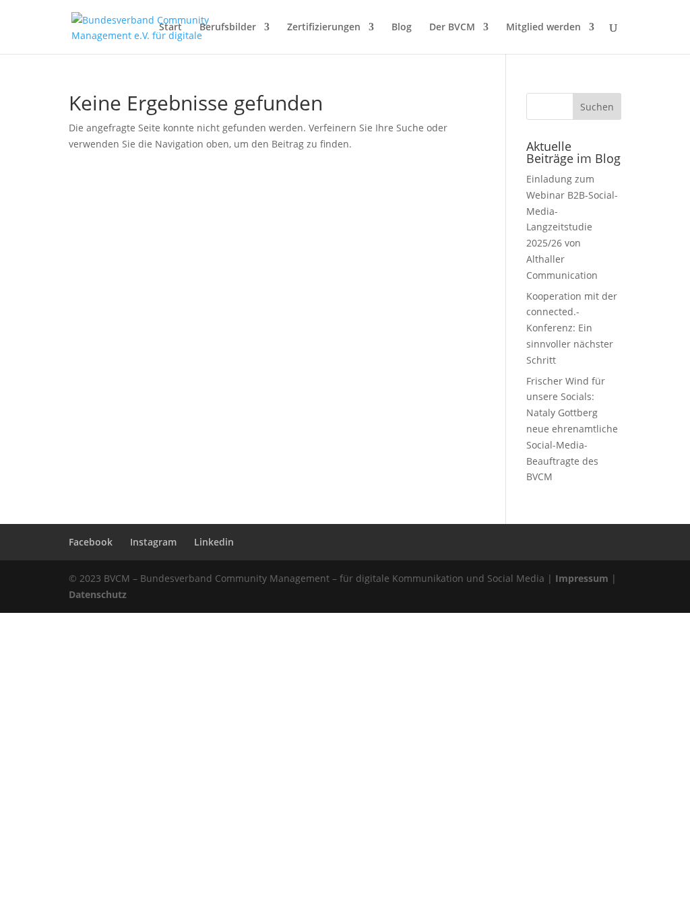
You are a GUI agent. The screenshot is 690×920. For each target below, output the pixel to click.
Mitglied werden (543, 27)
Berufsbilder (227, 27)
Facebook (91, 541)
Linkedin (214, 541)
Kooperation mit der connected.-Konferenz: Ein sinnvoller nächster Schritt (571, 328)
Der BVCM (452, 27)
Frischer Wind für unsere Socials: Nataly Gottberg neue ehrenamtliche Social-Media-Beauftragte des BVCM (572, 429)
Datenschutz (98, 594)
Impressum (581, 578)
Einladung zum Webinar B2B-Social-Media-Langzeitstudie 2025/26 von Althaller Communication (572, 227)
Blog (401, 27)
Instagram (153, 541)
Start (170, 27)
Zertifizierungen (323, 27)
